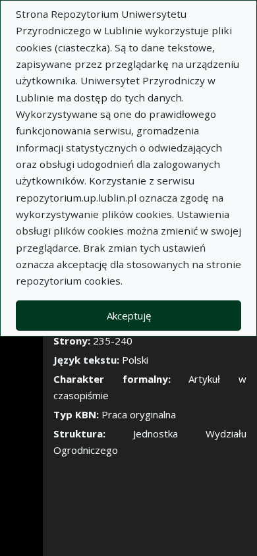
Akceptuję (129, 315)
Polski (135, 359)
